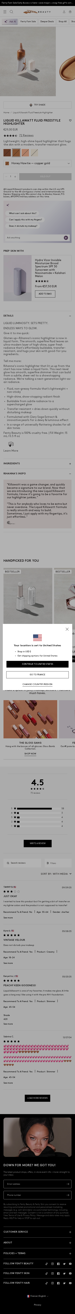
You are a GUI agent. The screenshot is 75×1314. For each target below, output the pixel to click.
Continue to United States (37, 664)
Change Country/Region (37, 684)
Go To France (37, 675)
